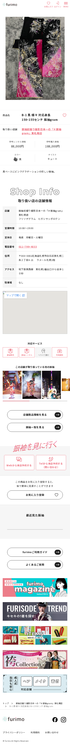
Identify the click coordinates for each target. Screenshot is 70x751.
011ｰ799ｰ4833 (28, 246)
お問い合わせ (52, 732)
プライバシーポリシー (14, 732)
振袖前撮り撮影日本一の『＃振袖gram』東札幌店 (39, 703)
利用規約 (35, 732)
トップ (6, 703)
